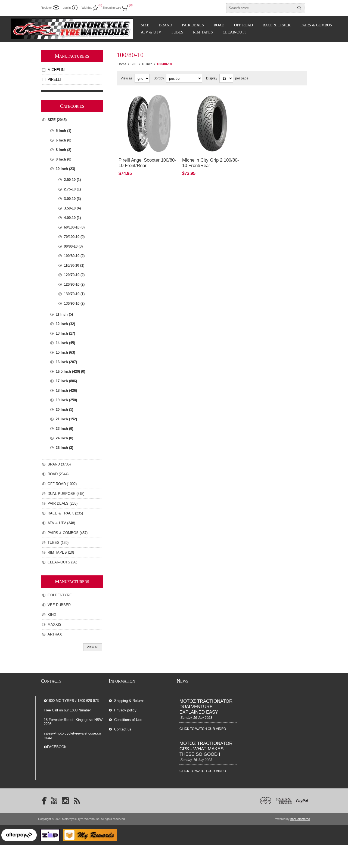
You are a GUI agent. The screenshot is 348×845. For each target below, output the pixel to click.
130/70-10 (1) (74, 294)
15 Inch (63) (65, 352)
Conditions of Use (128, 720)
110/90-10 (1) (74, 265)
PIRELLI (54, 80)
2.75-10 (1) (72, 189)
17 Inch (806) (66, 381)
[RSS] (76, 800)
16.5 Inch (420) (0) (70, 371)
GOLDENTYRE (60, 595)
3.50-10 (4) (72, 208)
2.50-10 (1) (72, 180)
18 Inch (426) (66, 390)
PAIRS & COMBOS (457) (68, 533)
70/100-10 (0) (74, 237)
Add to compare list (135, 135)
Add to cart (165, 136)
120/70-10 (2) (74, 275)
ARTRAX (55, 634)
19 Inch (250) (66, 400)
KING (52, 615)
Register (46, 7)
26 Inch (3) (64, 448)
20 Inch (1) (64, 410)
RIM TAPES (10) (61, 552)
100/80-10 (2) (74, 256)
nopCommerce (300, 819)
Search (299, 8)
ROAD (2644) (58, 474)
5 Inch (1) (63, 131)
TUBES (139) (58, 543)
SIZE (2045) (57, 120)
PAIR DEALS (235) (62, 503)
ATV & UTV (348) (61, 523)
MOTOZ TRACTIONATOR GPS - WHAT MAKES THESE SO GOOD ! (205, 749)
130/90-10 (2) (74, 303)
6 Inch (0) (63, 140)
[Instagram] (65, 800)
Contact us (122, 729)
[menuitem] (140, 700)
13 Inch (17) (65, 333)
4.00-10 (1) (72, 218)
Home (121, 64)
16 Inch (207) (66, 362)
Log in (67, 7)
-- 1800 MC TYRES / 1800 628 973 (71, 701)
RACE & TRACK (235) (65, 513)
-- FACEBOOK (55, 747)
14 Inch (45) (65, 343)
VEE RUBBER (59, 605)
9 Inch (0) (63, 159)
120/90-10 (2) (74, 284)
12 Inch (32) (65, 324)
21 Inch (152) (66, 419)
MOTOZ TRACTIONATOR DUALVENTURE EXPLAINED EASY (205, 707)
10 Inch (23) (65, 169)
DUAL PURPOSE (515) (66, 494)
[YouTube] (53, 800)
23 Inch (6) (64, 429)
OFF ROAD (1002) (62, 484)
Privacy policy (125, 710)
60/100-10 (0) (74, 227)
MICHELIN (56, 70)
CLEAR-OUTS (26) (62, 562)
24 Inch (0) (64, 438)
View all (92, 647)
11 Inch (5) (64, 314)
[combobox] (260, 8)
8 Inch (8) (63, 150)
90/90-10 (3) (73, 246)
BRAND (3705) (59, 464)
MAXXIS (54, 624)
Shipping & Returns (129, 701)
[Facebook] (42, 800)
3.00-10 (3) (72, 199)
